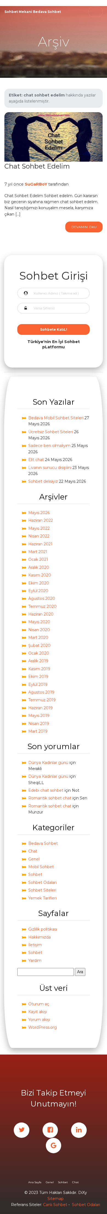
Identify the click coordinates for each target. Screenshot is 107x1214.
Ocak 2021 (38, 559)
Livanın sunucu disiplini (49, 467)
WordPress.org (42, 1027)
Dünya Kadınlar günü (48, 762)
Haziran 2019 (40, 707)
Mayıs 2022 (39, 528)
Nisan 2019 (38, 723)
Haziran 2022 (40, 520)
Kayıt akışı (37, 1011)
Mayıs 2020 (39, 621)
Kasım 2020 (39, 575)
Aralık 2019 (38, 660)
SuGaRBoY (36, 184)
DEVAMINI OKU (84, 227)
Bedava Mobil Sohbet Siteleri (55, 417)
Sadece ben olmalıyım (49, 445)
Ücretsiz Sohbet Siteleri (50, 431)
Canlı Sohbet (55, 1204)
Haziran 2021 (40, 544)
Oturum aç (38, 1003)
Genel (34, 859)
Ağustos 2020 (41, 598)
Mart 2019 (37, 731)
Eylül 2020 (38, 590)
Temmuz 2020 (42, 606)
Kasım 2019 (39, 668)
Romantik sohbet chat (49, 798)
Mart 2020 (38, 637)
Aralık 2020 (38, 567)
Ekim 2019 (38, 676)
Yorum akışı (39, 1019)
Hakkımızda (39, 937)
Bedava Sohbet (43, 843)
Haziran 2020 (41, 614)
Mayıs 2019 (38, 715)
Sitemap (55, 1198)
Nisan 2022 (38, 536)
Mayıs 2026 (39, 512)
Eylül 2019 (37, 684)
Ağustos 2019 (41, 692)
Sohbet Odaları (42, 882)
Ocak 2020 (38, 653)
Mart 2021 (37, 551)
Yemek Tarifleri (42, 898)
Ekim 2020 (38, 583)
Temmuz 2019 (42, 699)
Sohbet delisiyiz (43, 481)
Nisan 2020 (39, 629)
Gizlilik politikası (42, 929)
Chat (32, 851)
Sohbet (35, 874)
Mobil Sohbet (41, 866)
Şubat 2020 (39, 645)
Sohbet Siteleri (42, 890)
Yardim (34, 960)
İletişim (35, 944)
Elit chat (36, 459)
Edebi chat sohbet (45, 790)
